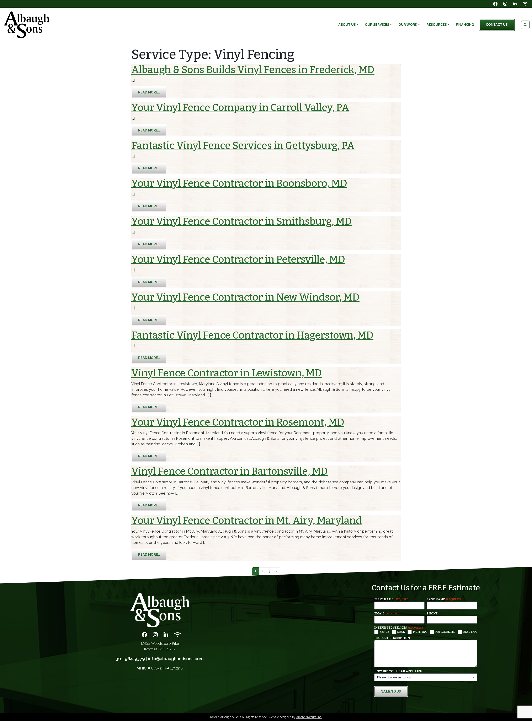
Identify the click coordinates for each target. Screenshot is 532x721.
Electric (470, 632)
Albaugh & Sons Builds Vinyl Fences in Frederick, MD (252, 70)
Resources (436, 25)
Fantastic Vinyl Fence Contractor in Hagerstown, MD (252, 335)
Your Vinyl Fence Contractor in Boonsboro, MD (239, 183)
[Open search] (525, 25)
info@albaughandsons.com (176, 658)
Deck (401, 632)
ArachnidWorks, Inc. (309, 717)
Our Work (407, 25)
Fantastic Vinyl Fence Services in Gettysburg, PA (243, 146)
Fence (384, 632)
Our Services (377, 25)
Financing (465, 25)
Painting (420, 632)
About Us (347, 25)
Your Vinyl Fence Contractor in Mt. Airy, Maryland (246, 521)
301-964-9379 (130, 658)
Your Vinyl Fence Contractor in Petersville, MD (238, 259)
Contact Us (497, 25)
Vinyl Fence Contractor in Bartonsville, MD (229, 471)
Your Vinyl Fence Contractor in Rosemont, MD (237, 422)
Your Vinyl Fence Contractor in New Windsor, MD (245, 297)
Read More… (152, 92)
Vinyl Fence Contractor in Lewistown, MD (226, 373)
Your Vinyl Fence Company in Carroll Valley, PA (240, 108)
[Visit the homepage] (159, 610)
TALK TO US (391, 691)
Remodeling (445, 632)
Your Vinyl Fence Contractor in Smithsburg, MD (241, 221)
